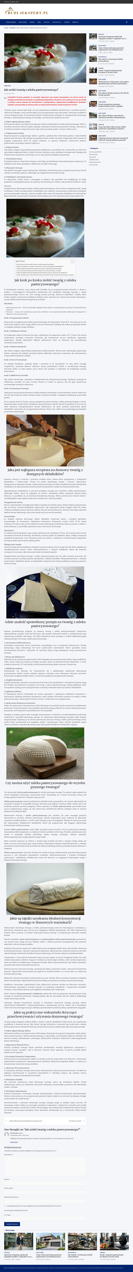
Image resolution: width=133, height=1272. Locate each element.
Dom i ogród (23, 22)
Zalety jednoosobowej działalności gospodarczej (25, 1121)
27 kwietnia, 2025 (103, 142)
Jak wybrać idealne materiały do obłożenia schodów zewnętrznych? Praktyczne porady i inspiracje (111, 117)
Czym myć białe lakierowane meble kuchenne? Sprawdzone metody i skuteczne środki (112, 129)
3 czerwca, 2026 (103, 75)
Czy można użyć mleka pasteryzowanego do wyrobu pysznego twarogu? (39, 270)
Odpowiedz (14, 1142)
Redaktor (112, 64)
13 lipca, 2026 (102, 52)
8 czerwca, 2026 (103, 64)
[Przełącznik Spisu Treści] (71, 261)
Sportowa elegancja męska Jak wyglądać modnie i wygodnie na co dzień (112, 38)
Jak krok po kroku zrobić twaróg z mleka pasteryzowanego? (35, 264)
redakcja (112, 41)
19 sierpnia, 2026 (103, 41)
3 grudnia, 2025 (102, 109)
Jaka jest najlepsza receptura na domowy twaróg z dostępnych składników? (40, 266)
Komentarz (8, 1154)
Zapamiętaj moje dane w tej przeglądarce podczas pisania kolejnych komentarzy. (34, 1206)
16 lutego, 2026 (102, 86)
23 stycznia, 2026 (103, 97)
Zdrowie (67, 22)
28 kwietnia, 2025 (103, 120)
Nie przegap (10, 1230)
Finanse (32, 22)
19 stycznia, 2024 (9, 93)
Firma (39, 22)
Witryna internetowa (11, 1197)
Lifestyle (46, 22)
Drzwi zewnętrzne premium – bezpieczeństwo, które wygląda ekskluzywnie (110, 106)
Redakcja (75, 22)
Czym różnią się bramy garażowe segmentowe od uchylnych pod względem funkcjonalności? (111, 50)
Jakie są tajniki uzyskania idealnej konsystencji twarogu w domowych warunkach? (42, 272)
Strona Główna (11, 22)
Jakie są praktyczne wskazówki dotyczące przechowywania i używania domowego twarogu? (45, 275)
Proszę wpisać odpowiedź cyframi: (15, 1210)
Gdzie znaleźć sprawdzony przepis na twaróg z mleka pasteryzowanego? (39, 268)
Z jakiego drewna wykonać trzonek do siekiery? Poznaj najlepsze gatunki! (113, 139)
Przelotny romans (75, 1121)
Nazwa (7, 1179)
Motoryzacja (56, 22)
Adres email (8, 1188)
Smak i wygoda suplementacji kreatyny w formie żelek (110, 71)
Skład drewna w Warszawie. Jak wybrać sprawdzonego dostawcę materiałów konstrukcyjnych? (113, 84)
